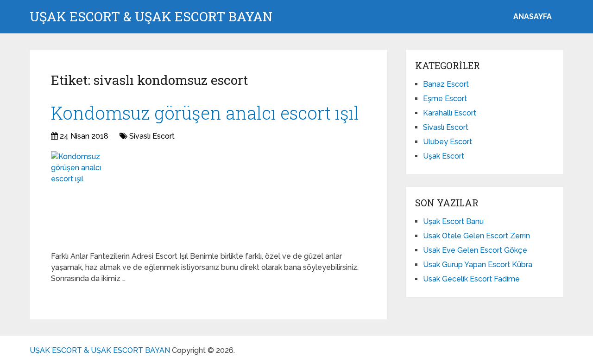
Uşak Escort (443, 156)
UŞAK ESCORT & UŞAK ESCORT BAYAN (151, 16)
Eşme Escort (445, 98)
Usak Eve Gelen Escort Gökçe (475, 250)
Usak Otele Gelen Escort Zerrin (476, 235)
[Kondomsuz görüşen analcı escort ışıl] (85, 197)
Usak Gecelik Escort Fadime (471, 279)
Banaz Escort (446, 84)
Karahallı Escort (449, 113)
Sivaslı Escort (152, 136)
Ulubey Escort (447, 141)
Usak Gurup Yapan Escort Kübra (477, 264)
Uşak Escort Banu (453, 221)
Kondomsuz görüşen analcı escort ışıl (205, 112)
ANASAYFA (532, 16)
